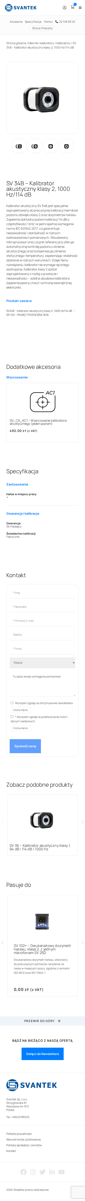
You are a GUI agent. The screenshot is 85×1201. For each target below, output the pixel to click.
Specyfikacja (33, 21)
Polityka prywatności (19, 1134)
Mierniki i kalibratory (41, 43)
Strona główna (16, 43)
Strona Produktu (42, 28)
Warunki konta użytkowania (23, 1139)
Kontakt (11, 1151)
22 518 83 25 (67, 21)
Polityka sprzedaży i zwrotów (24, 1145)
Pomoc (48, 21)
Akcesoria (16, 21)
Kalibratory (63, 43)
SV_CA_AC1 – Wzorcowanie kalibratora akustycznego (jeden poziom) (38, 422)
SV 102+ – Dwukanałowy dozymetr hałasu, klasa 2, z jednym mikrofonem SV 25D (42, 949)
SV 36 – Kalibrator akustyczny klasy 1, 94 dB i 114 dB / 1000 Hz (40, 847)
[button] (2, 822)
